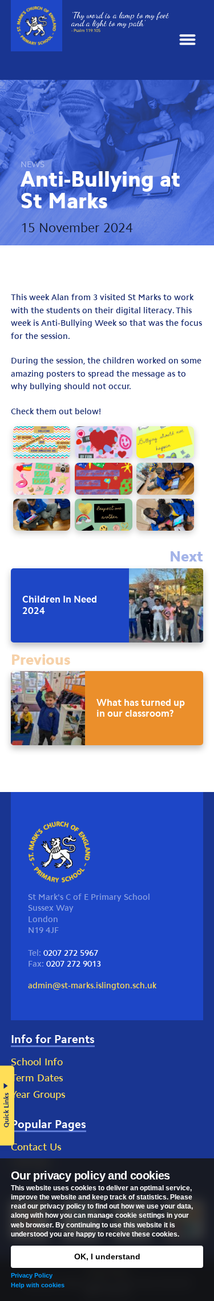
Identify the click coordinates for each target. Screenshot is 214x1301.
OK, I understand (107, 1256)
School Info (37, 1062)
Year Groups (38, 1094)
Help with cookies (37, 1285)
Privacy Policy (32, 1275)
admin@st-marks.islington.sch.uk (92, 985)
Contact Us (36, 1147)
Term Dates (37, 1078)
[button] (187, 40)
